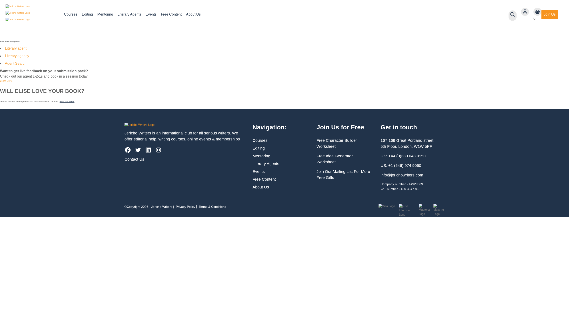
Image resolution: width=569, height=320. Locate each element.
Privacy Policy (185, 206)
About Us (193, 14)
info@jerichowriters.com (402, 175)
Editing (87, 14)
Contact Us (134, 159)
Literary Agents (129, 14)
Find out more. (67, 101)
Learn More (6, 81)
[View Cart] (537, 12)
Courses (70, 14)
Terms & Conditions (212, 206)
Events (151, 14)
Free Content (171, 14)
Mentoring (105, 14)
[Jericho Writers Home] (31, 14)
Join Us (550, 14)
